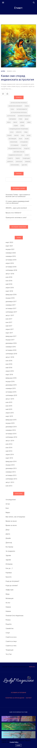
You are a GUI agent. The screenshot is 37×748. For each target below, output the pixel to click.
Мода (7, 594)
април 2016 (10, 371)
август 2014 (10, 440)
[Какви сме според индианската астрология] (18, 45)
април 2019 (10, 263)
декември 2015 (11, 385)
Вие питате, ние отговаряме (15, 517)
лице (25, 132)
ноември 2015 (11, 388)
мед (22, 135)
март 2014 (9, 458)
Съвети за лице (11, 641)
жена (8, 122)
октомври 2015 (11, 392)
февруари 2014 (11, 461)
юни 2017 (9, 322)
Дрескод (9, 542)
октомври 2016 (11, 350)
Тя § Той (8, 654)
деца (26, 119)
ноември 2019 (11, 256)
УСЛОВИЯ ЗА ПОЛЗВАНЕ (18, 692)
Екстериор (9, 547)
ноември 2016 (11, 347)
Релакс (8, 620)
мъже (27, 138)
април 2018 (10, 287)
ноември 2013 (11, 472)
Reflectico (32, 666)
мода (28, 135)
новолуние (13, 142)
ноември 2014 (11, 430)
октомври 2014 (11, 433)
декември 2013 (11, 468)
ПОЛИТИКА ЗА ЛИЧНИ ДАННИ (14, 698)
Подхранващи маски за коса (15, 718)
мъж (20, 138)
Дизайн (8, 538)
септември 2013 (11, 479)
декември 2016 (11, 343)
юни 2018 (9, 280)
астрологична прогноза (19, 112)
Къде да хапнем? (12, 585)
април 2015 (10, 413)
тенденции (26, 158)
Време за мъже (11, 521)
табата (18, 158)
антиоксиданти (22, 109)
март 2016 (9, 374)
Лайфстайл (9, 590)
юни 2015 (9, 406)
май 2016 (9, 367)
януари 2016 (10, 381)
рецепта (26, 148)
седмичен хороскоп (15, 155)
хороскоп (19, 161)
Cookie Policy (14, 742)
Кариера (9, 572)
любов (9, 135)
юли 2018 (9, 277)
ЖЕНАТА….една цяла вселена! (16, 208)
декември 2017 (11, 301)
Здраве (8, 555)
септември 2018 (11, 270)
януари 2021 (10, 249)
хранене (27, 161)
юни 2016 (9, 364)
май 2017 (9, 326)
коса (11, 132)
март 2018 (9, 291)
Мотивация (9, 598)
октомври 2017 (11, 308)
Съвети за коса (11, 637)
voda (12, 109)
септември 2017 (11, 312)
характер (10, 161)
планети (24, 145)
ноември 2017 (11, 305)
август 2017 (10, 315)
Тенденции (9, 650)
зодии (16, 125)
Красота (8, 577)
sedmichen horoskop (15, 106)
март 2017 (9, 333)
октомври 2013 (11, 475)
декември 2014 (11, 426)
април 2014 (10, 454)
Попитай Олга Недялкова (14, 615)
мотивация (12, 138)
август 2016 (10, 357)
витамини (12, 119)
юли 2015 (9, 402)
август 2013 (10, 482)
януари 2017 (10, 340)
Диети (8, 534)
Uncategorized (11, 499)
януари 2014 (10, 465)
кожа (22, 125)
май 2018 (9, 284)
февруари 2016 (11, 378)
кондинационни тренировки (19, 129)
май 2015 (9, 409)
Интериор (9, 564)
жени (15, 122)
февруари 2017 (11, 336)
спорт (27, 155)
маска (16, 135)
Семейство (9, 628)
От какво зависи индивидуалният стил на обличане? (17, 202)
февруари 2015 (11, 420)
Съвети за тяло (11, 645)
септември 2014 (11, 437)
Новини (8, 607)
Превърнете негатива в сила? (16, 217)
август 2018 (10, 273)
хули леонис (15, 165)
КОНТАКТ (29, 698)
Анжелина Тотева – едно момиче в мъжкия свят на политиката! (18, 195)
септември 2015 (11, 395)
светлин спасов (19, 151)
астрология (11, 115)
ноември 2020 (11, 253)
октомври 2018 (11, 267)
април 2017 (10, 329)
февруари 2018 (11, 294)
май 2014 (9, 451)
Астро (3, 71)
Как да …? (9, 568)
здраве (22, 122)
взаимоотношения (24, 115)
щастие (24, 165)
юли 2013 (9, 486)
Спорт (8, 633)
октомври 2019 (11, 260)
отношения (23, 142)
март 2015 (9, 416)
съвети (10, 158)
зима (28, 122)
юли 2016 (9, 360)
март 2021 (9, 246)
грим (20, 119)
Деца (7, 529)
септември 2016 (11, 353)
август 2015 (10, 399)
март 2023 (9, 242)
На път (8, 602)
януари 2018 (10, 298)
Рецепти (8, 624)
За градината (10, 551)
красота (18, 132)
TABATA (27, 106)
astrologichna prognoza (19, 102)
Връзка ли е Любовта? (13, 213)
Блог (7, 508)
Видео (8, 512)
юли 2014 (9, 444)
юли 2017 (9, 319)
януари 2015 (10, 423)
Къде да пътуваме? (12, 581)
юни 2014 (9, 447)
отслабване (14, 145)
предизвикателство (14, 148)
